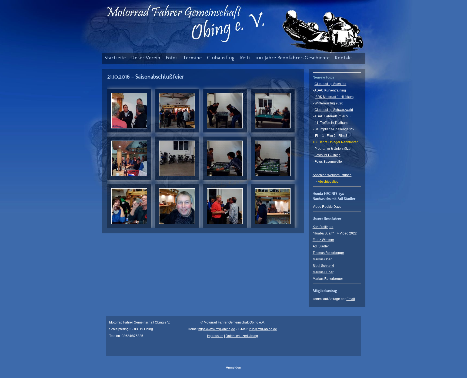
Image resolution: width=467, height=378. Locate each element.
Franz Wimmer (323, 240)
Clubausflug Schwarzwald (334, 110)
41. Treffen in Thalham (331, 123)
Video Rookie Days (327, 207)
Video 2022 (348, 233)
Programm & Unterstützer (333, 149)
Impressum (215, 336)
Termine (192, 58)
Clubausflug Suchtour (330, 84)
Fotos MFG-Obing (328, 155)
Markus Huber (323, 272)
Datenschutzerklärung (242, 336)
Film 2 (331, 136)
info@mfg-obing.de (263, 329)
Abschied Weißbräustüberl (332, 175)
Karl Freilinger (323, 227)
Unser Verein (145, 58)
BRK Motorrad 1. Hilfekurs (334, 97)
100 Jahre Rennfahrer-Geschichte (292, 58)
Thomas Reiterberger (328, 253)
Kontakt (343, 58)
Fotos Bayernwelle (328, 162)
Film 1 (319, 136)
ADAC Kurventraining (330, 90)
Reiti (245, 58)
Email (350, 299)
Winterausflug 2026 (329, 103)
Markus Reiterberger (328, 279)
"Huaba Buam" (323, 233)
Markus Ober (322, 259)
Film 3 (342, 136)
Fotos (172, 58)
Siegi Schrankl (323, 266)
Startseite (115, 58)
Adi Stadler (321, 246)
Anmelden (233, 367)
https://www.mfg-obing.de (216, 329)
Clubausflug (221, 58)
